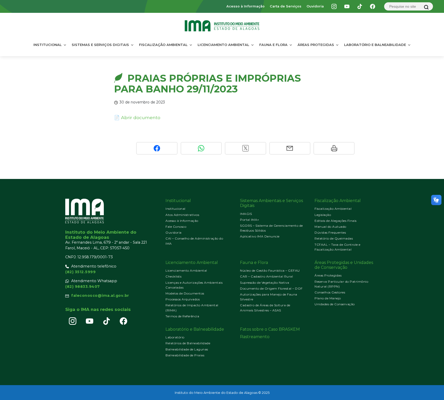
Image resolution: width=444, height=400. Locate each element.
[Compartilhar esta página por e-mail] (290, 148)
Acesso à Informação (245, 6)
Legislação (322, 215)
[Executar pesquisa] (426, 7)
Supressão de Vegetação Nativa (264, 282)
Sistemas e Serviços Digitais (100, 45)
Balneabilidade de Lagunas (186, 349)
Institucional (47, 45)
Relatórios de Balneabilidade (187, 343)
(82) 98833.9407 (82, 286)
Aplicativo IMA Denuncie (260, 236)
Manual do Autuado (330, 226)
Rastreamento (255, 336)
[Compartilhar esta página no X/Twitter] (245, 148)
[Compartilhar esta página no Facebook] (157, 148)
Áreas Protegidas (316, 45)
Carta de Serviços (285, 6)
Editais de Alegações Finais (335, 221)
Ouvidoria (315, 6)
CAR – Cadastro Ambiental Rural (266, 276)
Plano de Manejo (327, 298)
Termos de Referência (182, 316)
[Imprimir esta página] (334, 148)
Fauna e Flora (273, 45)
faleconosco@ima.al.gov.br (100, 295)
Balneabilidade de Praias (184, 355)
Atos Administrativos (182, 215)
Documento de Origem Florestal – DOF (271, 288)
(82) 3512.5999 (80, 272)
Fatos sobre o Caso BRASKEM (270, 329)
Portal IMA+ (249, 220)
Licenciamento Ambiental (223, 45)
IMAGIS (246, 214)
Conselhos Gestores (329, 292)
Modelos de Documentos (184, 293)
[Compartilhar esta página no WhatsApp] (201, 148)
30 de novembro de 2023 (142, 102)
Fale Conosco (175, 226)
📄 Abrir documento (137, 117)
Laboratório (174, 337)
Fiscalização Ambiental (163, 45)
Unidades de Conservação (334, 304)
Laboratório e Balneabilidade (375, 45)
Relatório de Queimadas (333, 238)
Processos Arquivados (182, 299)
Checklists (173, 276)
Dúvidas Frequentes (330, 232)
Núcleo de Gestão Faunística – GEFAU (270, 270)
